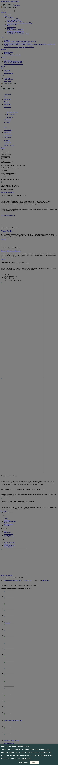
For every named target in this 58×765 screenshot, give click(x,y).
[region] (29, 754)
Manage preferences (23, 762)
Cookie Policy (26, 758)
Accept (34, 762)
